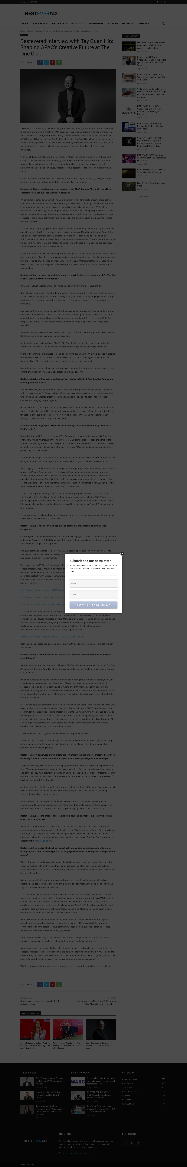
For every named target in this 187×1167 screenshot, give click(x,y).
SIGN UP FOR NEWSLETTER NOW (94, 605)
